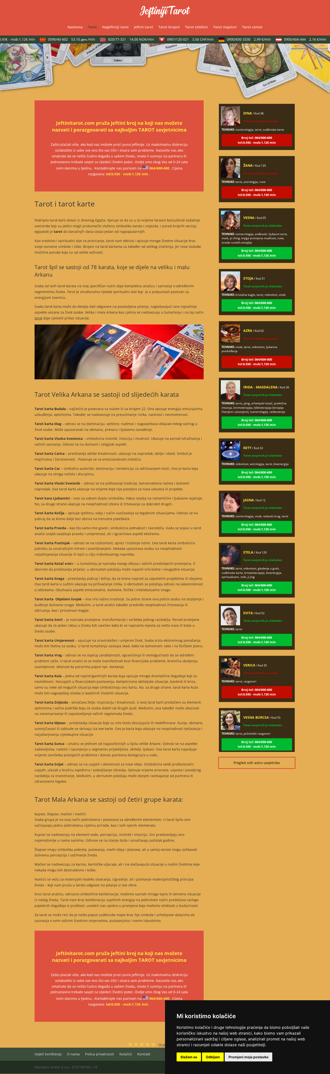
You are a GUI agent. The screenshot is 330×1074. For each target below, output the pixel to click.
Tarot (92, 27)
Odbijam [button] (213, 1057)
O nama (73, 1054)
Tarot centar (252, 27)
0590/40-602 (62, 39)
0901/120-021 (181, 39)
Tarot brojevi (169, 27)
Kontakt (144, 1054)
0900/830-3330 (240, 39)
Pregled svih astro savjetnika (257, 762)
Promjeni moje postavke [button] (248, 1057)
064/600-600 (159, 168)
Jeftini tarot (143, 27)
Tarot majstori (225, 27)
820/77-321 (122, 39)
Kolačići (125, 1054)
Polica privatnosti (99, 1054)
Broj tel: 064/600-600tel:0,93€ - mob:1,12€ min (257, 129)
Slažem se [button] (188, 1057)
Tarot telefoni (196, 27)
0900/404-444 (296, 39)
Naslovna (75, 27)
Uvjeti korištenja (48, 1054)
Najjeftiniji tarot (115, 27)
